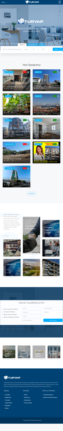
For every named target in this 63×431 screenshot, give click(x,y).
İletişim (7, 408)
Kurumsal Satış (28, 402)
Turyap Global (8, 402)
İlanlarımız (22, 44)
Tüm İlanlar (32, 193)
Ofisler (42, 44)
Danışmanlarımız (33, 44)
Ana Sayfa (7, 394)
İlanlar (25, 394)
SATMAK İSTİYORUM (9, 312)
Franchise (7, 400)
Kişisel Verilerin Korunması (50, 397)
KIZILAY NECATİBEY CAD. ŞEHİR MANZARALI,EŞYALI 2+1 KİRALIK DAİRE (15, 108)
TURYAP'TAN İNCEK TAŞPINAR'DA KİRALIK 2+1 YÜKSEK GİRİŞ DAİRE (15, 132)
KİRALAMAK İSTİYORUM (10, 314)
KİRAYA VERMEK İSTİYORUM (11, 317)
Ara (57, 49)
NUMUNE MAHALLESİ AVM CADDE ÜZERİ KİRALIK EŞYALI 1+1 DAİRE (45, 156)
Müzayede (7, 405)
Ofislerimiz (27, 397)
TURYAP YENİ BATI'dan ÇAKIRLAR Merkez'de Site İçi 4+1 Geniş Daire (16, 180)
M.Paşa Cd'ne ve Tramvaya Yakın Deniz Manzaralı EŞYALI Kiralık (44, 108)
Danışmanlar (27, 400)
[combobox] (27, 49)
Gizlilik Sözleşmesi (48, 394)
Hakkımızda (8, 397)
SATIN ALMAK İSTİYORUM (11, 309)
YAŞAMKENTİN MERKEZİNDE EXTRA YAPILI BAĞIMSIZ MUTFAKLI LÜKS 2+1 (46, 84)
